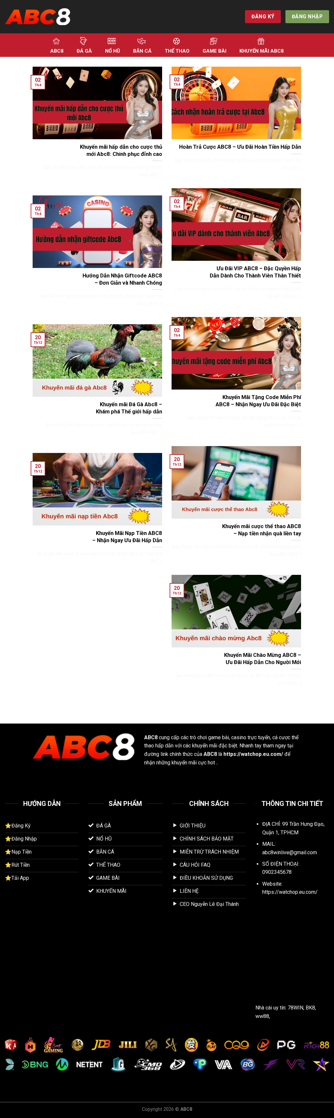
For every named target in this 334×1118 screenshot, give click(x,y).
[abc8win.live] (37, 16)
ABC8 (57, 51)
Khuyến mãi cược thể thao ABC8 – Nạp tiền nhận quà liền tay (261, 530)
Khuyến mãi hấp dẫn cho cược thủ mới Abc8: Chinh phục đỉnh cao (121, 150)
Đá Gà (84, 51)
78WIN (295, 1008)
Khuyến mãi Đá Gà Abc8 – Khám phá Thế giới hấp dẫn (129, 408)
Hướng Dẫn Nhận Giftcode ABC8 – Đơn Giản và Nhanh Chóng (122, 279)
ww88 (262, 1016)
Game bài (214, 51)
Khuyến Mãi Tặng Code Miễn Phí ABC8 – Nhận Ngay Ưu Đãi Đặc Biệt (258, 401)
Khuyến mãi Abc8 (261, 51)
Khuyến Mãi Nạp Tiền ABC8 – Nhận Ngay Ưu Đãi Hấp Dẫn (127, 536)
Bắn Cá (142, 51)
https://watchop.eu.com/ (253, 754)
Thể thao (177, 51)
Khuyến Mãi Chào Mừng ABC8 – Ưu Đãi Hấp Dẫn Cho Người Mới (262, 658)
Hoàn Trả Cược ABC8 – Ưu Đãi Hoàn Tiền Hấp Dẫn (240, 147)
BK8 (310, 1008)
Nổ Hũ (112, 51)
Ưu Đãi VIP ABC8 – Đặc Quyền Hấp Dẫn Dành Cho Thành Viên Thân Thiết (255, 272)
